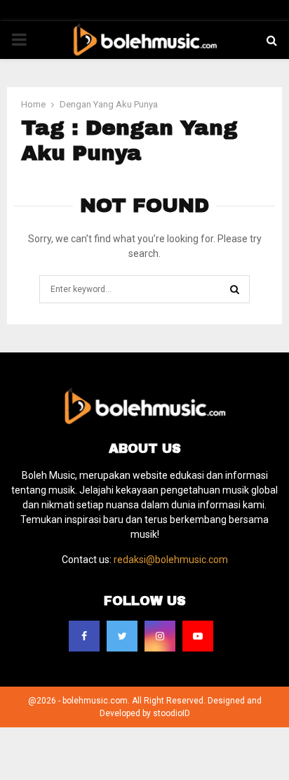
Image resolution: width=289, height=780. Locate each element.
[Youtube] (197, 636)
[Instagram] (159, 636)
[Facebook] (84, 636)
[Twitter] (122, 636)
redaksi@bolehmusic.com (171, 559)
